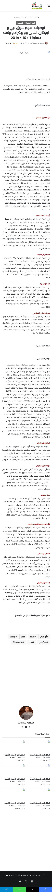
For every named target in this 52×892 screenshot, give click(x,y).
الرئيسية (35, 17)
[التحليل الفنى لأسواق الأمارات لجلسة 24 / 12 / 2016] (13, 794)
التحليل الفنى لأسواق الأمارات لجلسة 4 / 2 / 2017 (40, 756)
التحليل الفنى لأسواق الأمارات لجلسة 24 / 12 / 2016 (14, 804)
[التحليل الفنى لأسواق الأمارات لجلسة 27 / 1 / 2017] (13, 746)
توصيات (13, 637)
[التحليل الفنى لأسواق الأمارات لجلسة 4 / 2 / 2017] (38, 746)
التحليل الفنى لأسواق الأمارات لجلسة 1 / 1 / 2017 (40, 804)
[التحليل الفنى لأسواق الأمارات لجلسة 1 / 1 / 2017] (38, 794)
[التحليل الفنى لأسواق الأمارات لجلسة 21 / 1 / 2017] (38, 770)
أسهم (32, 637)
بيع (22, 637)
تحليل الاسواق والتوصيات (22, 17)
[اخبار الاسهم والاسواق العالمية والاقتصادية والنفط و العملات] (35, 5)
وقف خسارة (18, 642)
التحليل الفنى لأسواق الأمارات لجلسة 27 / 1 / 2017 (14, 756)
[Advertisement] (26, 676)
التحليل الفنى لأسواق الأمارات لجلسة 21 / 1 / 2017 (40, 780)
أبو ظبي (43, 637)
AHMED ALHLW (39, 43)
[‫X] (22, 727)
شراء (31, 642)
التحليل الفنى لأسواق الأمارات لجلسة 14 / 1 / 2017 (14, 780)
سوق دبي (43, 642)
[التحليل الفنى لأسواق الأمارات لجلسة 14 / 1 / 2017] (13, 770)
